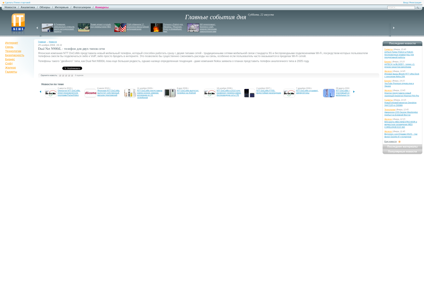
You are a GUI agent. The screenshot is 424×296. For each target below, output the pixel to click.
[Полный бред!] (59, 75)
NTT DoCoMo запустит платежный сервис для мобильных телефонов (347, 92)
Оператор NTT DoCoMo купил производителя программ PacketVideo (69, 92)
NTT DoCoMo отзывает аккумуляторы (307, 91)
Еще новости (390, 141)
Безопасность (14, 55)
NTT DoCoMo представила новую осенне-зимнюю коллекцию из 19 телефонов (150, 94)
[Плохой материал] (62, 75)
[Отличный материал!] (71, 75)
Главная (42, 42)
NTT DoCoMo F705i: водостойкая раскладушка (268, 91)
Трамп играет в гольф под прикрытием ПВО (100, 25)
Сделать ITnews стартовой (17, 2)
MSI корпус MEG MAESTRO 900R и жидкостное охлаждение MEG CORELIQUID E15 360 (400, 124)
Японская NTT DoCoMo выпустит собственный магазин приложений (108, 92)
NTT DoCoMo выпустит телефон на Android (188, 91)
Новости (53, 42)
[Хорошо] (68, 75)
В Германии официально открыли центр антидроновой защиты (64, 28)
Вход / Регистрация (412, 2)
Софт (9, 63)
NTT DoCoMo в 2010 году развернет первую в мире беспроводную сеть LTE (229, 92)
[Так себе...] (65, 75)
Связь (9, 47)
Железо (10, 67)
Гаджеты (11, 71)
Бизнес (10, 59)
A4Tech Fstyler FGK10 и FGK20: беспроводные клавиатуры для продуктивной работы (399, 55)
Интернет (11, 42)
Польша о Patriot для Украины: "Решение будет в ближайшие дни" (173, 28)
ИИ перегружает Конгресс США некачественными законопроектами (208, 28)
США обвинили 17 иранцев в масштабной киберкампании (138, 26)
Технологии (13, 51)
